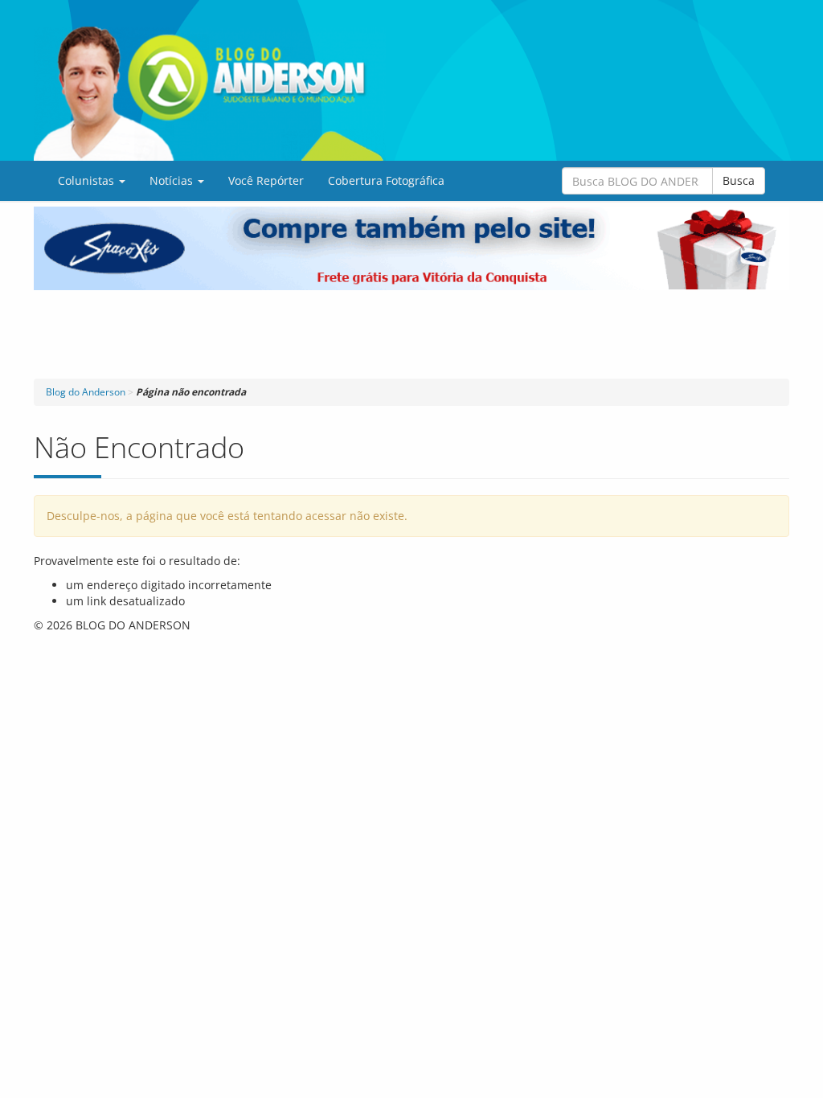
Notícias (172, 180)
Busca (739, 180)
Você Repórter (266, 180)
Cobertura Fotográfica (386, 180)
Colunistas (87, 180)
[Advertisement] (411, 334)
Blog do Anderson (85, 392)
